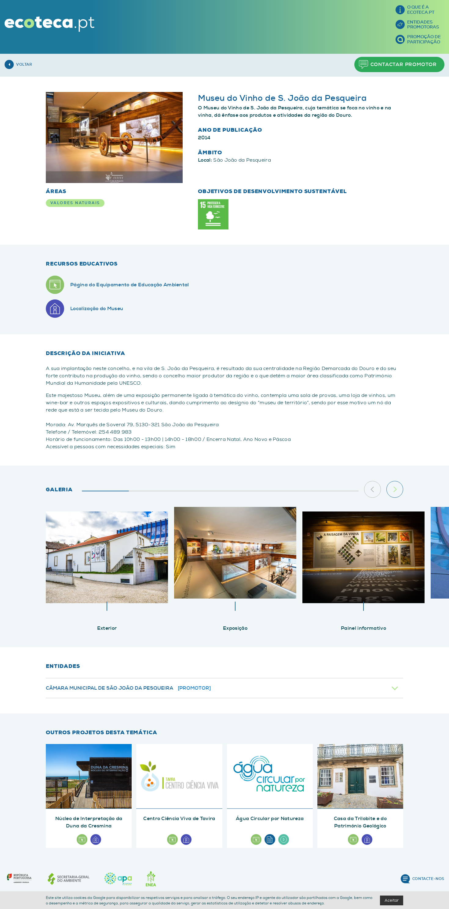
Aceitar (392, 900)
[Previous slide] (372, 489)
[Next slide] (394, 489)
